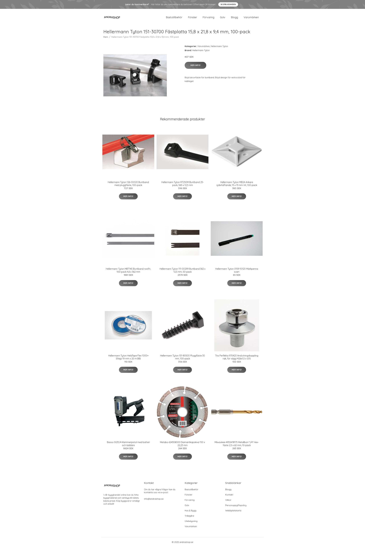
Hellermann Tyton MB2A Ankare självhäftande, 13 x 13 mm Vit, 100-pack (236, 184)
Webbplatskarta (233, 510)
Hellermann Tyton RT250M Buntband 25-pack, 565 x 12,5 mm (182, 184)
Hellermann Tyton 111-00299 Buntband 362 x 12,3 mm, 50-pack (182, 270)
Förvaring (208, 17)
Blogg (234, 17)
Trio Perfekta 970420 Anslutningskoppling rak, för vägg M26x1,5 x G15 (236, 357)
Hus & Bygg (190, 510)
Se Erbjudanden (228, 4)
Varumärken (251, 17)
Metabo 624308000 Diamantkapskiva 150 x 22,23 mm (182, 444)
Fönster (192, 17)
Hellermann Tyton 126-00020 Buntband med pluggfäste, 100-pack (128, 184)
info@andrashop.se (154, 498)
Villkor (228, 500)
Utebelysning (191, 521)
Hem (105, 37)
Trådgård (189, 515)
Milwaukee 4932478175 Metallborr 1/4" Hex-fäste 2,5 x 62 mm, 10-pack (237, 444)
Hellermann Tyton (219, 46)
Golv (222, 17)
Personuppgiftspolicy (236, 505)
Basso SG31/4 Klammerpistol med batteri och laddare (128, 444)
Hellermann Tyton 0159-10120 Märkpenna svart (236, 270)
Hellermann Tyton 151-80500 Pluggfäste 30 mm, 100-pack (182, 357)
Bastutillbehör (174, 17)
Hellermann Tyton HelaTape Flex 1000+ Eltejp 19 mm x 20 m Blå (128, 357)
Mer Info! (195, 65)
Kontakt (229, 494)
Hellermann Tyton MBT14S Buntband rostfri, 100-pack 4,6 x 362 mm (128, 270)
